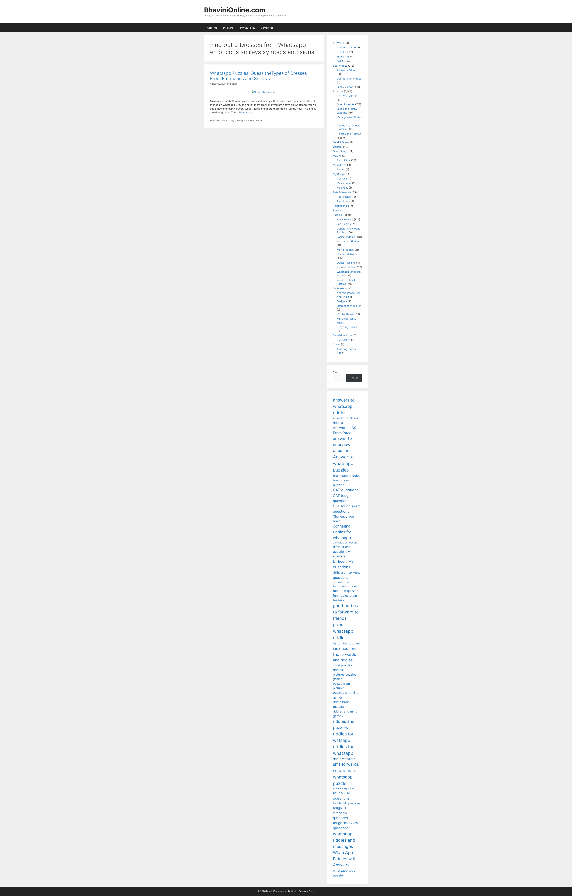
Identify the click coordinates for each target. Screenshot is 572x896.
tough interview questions (345, 825)
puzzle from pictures (341, 686)
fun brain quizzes (345, 591)
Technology (340, 288)
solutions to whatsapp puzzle (344, 777)
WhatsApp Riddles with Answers (345, 858)
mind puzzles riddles (342, 667)
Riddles (337, 214)
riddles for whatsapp (343, 750)
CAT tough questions (341, 498)
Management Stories (349, 117)
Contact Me (267, 27)
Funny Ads (343, 56)
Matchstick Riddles (348, 241)
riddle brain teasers (341, 704)
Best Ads (342, 52)
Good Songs (340, 151)
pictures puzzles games (344, 677)
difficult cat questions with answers (343, 551)
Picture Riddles (346, 267)
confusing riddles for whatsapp (342, 532)
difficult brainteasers (345, 542)
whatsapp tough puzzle (345, 873)
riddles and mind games (345, 714)
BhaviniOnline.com (234, 10)
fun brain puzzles (345, 586)
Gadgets (342, 301)
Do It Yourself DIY (347, 96)
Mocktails (342, 187)
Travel (336, 344)
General (337, 146)
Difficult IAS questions (343, 564)
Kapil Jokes (343, 340)
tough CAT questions (342, 796)
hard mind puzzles (346, 643)
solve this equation (343, 788)
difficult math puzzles (341, 582)
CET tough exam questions (347, 509)
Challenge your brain (344, 519)
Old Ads (341, 61)
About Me (212, 27)
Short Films (343, 160)
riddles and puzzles (344, 724)
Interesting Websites (349, 305)
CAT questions (346, 490)
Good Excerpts (345, 104)
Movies (337, 155)
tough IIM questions (346, 803)
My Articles (339, 165)
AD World (338, 43)
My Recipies (340, 174)
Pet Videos (343, 201)
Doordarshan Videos (349, 78)
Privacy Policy (247, 27)
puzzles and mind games (346, 695)
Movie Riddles (345, 249)
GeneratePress (307, 891)
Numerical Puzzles (348, 254)
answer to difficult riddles (346, 420)
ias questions (345, 648)
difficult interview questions (346, 575)
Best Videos (340, 65)
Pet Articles (344, 196)
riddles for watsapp (343, 737)
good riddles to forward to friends (346, 612)
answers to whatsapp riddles (344, 406)
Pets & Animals (342, 192)
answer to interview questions (342, 444)
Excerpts (338, 91)
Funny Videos (345, 86)
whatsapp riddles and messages (344, 840)
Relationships (341, 205)
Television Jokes (343, 335)
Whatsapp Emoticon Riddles (248, 120)
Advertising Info (346, 47)
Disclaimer (228, 27)
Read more (245, 112)
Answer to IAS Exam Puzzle (344, 430)
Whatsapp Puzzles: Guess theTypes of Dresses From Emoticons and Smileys (258, 75)
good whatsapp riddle (343, 631)
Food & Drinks (341, 142)
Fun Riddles (344, 224)
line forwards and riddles (344, 657)
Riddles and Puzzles (223, 120)
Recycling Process (347, 327)
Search (337, 372)
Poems (341, 169)
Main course (344, 183)
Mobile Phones (346, 314)
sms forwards (346, 764)
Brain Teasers (345, 219)
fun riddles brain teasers (345, 598)
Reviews (338, 210)
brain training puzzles (342, 482)
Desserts (342, 178)
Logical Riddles (346, 236)
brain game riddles (346, 475)
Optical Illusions (346, 262)
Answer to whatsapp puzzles (343, 463)
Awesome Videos (347, 70)
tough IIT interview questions (340, 813)
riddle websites (344, 759)
